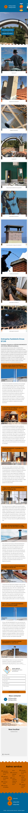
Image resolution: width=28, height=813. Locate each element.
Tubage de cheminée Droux (23, 786)
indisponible (12, 6)
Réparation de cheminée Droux (5, 773)
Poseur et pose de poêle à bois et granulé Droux (23, 779)
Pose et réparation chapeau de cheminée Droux (14, 781)
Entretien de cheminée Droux (14, 774)
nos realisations (7, 30)
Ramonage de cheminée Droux (23, 772)
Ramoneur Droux (5, 782)
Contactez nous (7, 33)
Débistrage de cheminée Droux (5, 778)
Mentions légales (21, 810)
